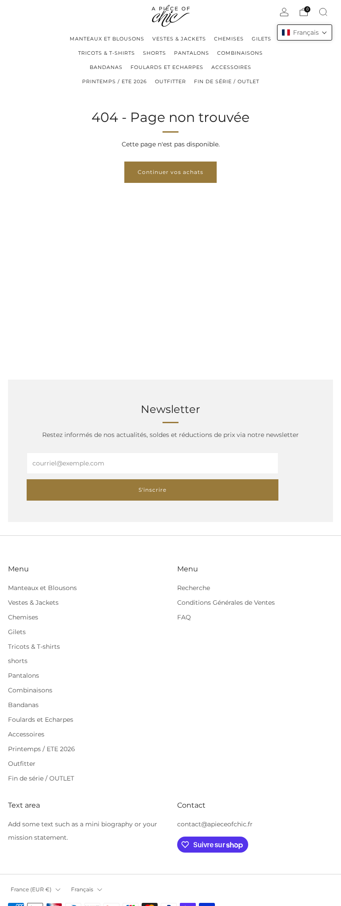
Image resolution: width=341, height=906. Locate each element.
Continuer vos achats (170, 172)
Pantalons (23, 675)
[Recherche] (323, 12)
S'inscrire (153, 489)
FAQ (184, 617)
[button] (305, 32)
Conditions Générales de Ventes (226, 602)
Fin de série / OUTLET (41, 778)
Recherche (193, 587)
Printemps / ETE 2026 (41, 748)
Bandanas (23, 704)
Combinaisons (30, 690)
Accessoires (26, 734)
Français (82, 889)
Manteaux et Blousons (42, 587)
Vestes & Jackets (33, 602)
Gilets (17, 631)
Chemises (23, 617)
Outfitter (22, 763)
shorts (18, 660)
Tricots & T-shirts (34, 646)
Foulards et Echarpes (40, 719)
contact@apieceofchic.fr (215, 824)
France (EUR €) (31, 889)
